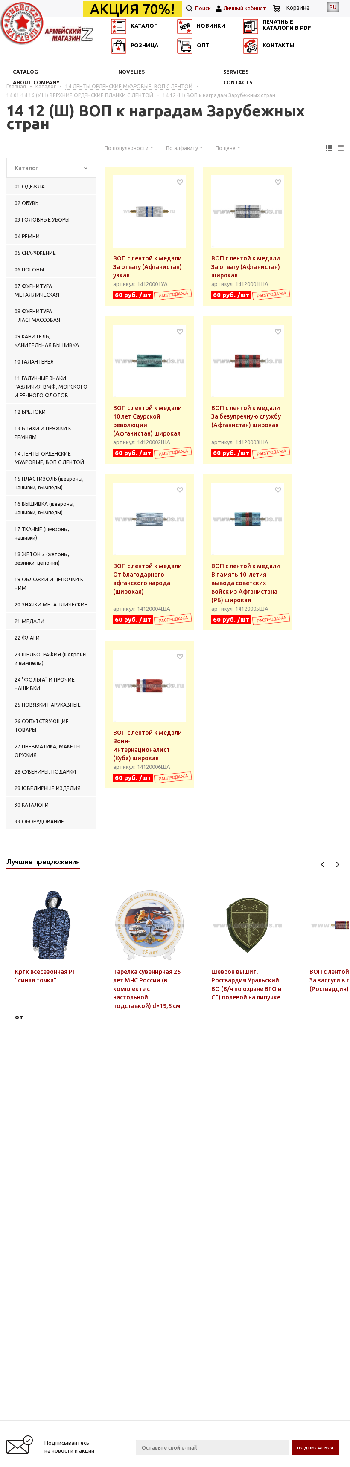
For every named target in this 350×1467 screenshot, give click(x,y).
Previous (323, 864)
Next (337, 864)
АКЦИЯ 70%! (132, 9)
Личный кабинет (244, 8)
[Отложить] (180, 182)
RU (333, 7)
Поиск (202, 8)
